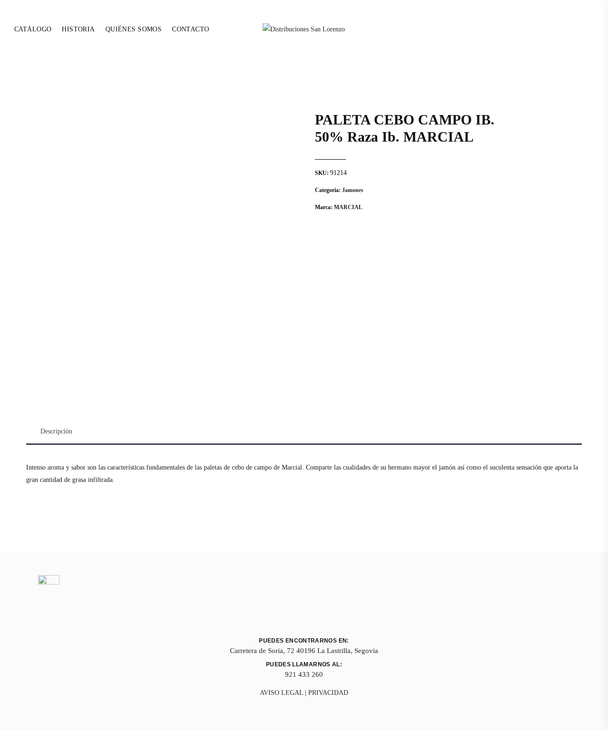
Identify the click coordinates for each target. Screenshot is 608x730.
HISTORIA (78, 29)
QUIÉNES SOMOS (133, 29)
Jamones (352, 190)
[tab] (56, 431)
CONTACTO (190, 29)
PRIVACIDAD (328, 692)
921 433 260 (304, 674)
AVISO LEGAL (281, 692)
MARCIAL (348, 207)
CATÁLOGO (32, 29)
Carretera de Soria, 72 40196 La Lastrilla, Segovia (304, 650)
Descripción (56, 431)
